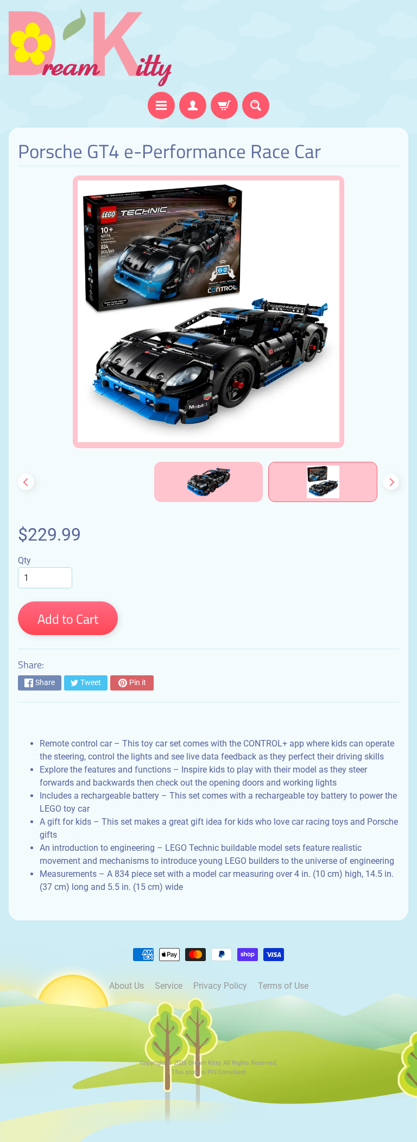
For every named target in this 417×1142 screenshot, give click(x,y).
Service (168, 986)
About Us (126, 986)
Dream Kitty (204, 1062)
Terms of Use (283, 986)
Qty (24, 560)
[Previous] (26, 482)
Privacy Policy (220, 986)
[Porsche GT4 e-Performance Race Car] (322, 482)
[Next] (391, 482)
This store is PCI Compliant (209, 1072)
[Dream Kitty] (90, 47)
